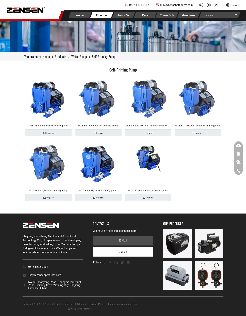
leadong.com (130, 304)
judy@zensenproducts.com (176, 5)
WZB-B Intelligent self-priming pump (48, 190)
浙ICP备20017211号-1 (80, 308)
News (145, 15)
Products (101, 15)
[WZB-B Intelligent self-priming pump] (48, 162)
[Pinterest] (216, 5)
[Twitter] (122, 262)
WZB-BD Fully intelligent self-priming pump (197, 125)
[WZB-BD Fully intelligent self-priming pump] (198, 98)
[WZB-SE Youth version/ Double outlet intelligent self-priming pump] (148, 156)
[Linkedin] (201, 5)
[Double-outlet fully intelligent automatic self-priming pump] (148, 98)
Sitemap (82, 304)
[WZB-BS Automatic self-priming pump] (98, 98)
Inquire (50, 133)
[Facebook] (110, 262)
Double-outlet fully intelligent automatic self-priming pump (148, 126)
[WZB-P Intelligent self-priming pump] (98, 162)
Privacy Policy (97, 304)
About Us (123, 15)
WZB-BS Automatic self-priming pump (98, 125)
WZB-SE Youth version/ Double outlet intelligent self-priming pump (148, 191)
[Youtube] (209, 5)
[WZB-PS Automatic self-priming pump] (48, 98)
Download (189, 15)
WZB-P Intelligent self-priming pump (98, 190)
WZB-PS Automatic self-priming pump (48, 125)
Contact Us (167, 15)
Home (79, 15)
